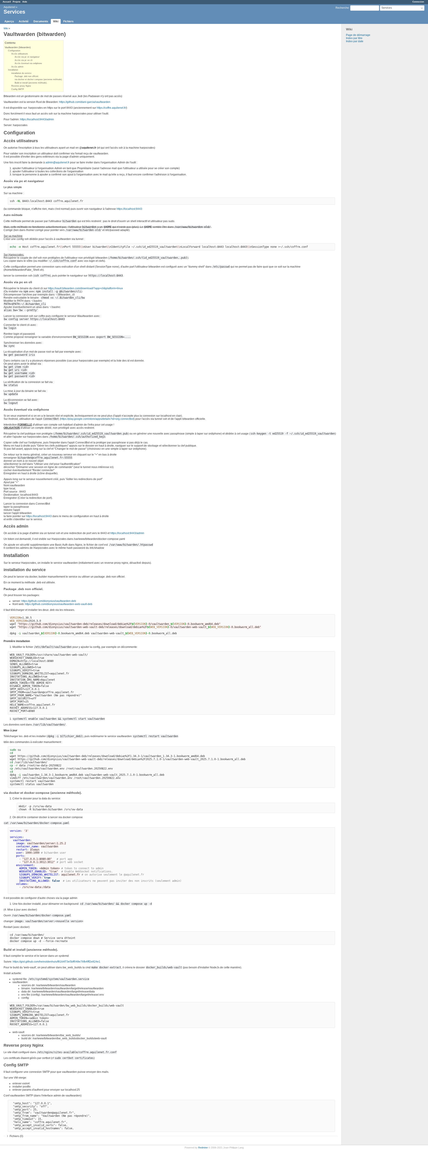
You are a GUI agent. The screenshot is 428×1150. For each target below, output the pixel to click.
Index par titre (354, 38)
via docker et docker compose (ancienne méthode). (38, 79)
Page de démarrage (358, 35)
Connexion (418, 1)
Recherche (342, 7)
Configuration (14, 51)
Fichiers (68, 21)
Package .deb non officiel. (27, 76)
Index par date (354, 41)
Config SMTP (17, 89)
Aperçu (9, 21)
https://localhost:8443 (129, 208)
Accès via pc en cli (23, 60)
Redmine (203, 1147)
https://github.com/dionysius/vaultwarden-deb (48, 601)
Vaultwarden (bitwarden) (18, 47)
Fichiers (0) (16, 1136)
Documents (40, 21)
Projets (17, 1)
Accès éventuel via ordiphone (28, 63)
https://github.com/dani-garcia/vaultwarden (84, 102)
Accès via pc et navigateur (27, 57)
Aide (24, 1)
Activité (24, 21)
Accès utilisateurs (19, 54)
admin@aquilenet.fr (57, 162)
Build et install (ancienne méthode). (31, 83)
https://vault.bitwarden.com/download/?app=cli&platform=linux (85, 288)
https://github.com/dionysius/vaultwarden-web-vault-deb (58, 604)
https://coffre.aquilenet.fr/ (111, 107)
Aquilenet (9, 7)
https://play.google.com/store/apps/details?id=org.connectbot (97, 418)
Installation (13, 70)
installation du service (21, 73)
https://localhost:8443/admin (37, 119)
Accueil (7, 1)
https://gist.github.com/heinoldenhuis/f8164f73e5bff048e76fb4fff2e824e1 (56, 961)
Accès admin (17, 67)
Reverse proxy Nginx (21, 86)
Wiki (55, 21)
